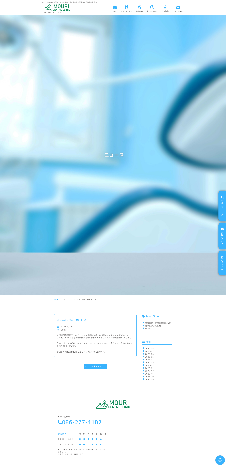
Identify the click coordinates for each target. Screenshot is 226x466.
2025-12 (149, 371)
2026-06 (149, 354)
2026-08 (149, 348)
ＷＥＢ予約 (222, 265)
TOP (220, 461)
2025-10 (149, 376)
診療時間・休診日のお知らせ (158, 323)
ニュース (65, 300)
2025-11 (149, 374)
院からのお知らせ (153, 325)
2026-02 (149, 365)
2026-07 (149, 351)
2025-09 (149, 379)
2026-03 (149, 362)
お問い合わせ (222, 238)
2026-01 (149, 368)
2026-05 (149, 357)
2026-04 (149, 359)
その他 (148, 328)
